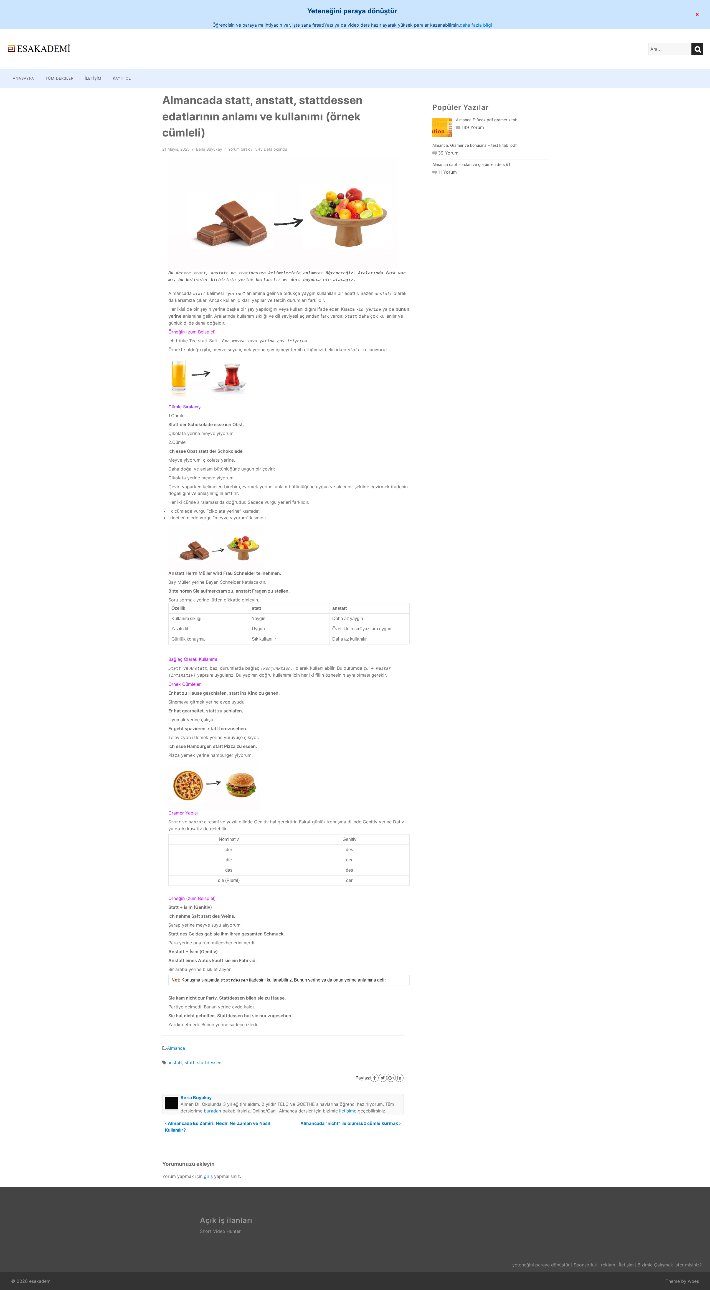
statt (189, 1062)
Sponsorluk (585, 1265)
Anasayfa (23, 78)
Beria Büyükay (209, 149)
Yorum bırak (239, 149)
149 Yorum (473, 127)
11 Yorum (447, 172)
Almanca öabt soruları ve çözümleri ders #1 (471, 164)
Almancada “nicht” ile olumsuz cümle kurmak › (350, 1123)
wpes (693, 1281)
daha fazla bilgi (476, 25)
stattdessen (209, 1062)
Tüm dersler (59, 78)
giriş (208, 1176)
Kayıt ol (122, 78)
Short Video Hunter (220, 1231)
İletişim (93, 78)
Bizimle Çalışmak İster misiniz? (670, 1265)
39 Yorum (448, 153)
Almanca (176, 1048)
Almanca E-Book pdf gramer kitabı (487, 119)
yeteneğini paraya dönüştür (541, 1265)
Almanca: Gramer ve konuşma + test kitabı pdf (474, 145)
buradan (212, 1111)
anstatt (175, 1062)
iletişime (347, 1111)
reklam (608, 1265)
